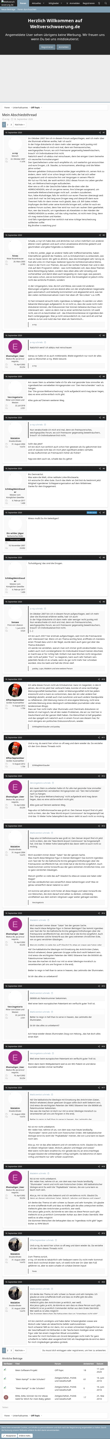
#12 (103, 776)
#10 (103, 679)
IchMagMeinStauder (15, 490)
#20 (103, 1282)
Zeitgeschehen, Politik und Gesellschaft (65, 1379)
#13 (103, 826)
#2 (104, 235)
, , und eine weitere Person (52, 668)
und (46, 726)
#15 (103, 986)
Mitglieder (54, 3)
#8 (104, 557)
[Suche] (106, 3)
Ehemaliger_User (15, 355)
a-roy (6, 119)
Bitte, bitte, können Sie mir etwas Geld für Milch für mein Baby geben (33, 1397)
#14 (103, 913)
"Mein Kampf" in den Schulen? (30, 1379)
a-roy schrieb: (36, 342)
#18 (103, 1166)
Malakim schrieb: (38, 920)
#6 (104, 468)
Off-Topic (59, 1370)
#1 (104, 132)
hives (15, 255)
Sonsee (15, 622)
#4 (104, 376)
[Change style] (99, 3)
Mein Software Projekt (26, 1370)
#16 (103, 1046)
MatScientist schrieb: (40, 832)
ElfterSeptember (15, 699)
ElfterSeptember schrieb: (42, 1240)
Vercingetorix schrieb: (40, 783)
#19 (103, 1233)
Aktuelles (36, 3)
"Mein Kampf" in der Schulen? (30, 1388)
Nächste (19, 124)
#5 (104, 417)
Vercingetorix (15, 397)
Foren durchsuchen (27, 9)
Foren (23, 3)
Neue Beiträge (8, 9)
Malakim (15, 438)
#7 (104, 512)
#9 (104, 601)
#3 (104, 335)
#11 (103, 737)
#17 (103, 1087)
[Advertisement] (55, 79)
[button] (43, 3)
